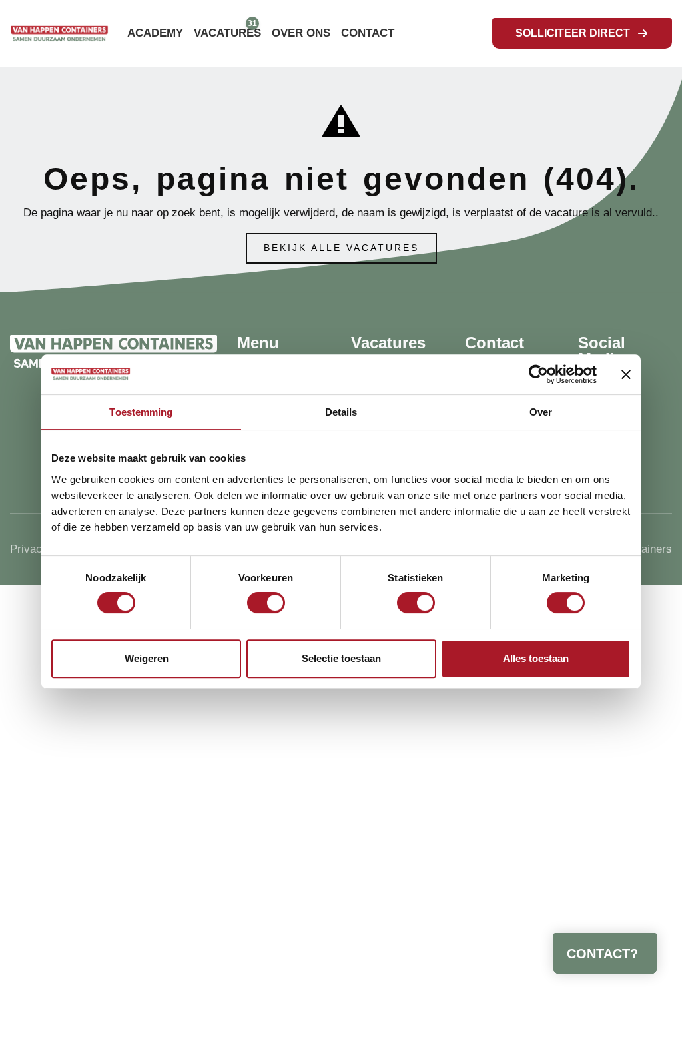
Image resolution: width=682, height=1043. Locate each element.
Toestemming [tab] (140, 412)
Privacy (29, 549)
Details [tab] (341, 412)
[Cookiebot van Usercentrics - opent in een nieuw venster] (538, 374)
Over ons (301, 33)
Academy (155, 33)
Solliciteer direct (572, 33)
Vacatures (227, 33)
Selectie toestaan (341, 658)
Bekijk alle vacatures (341, 248)
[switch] (266, 602)
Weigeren (147, 658)
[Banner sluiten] (626, 374)
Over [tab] (540, 412)
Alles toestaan (536, 658)
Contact (367, 33)
